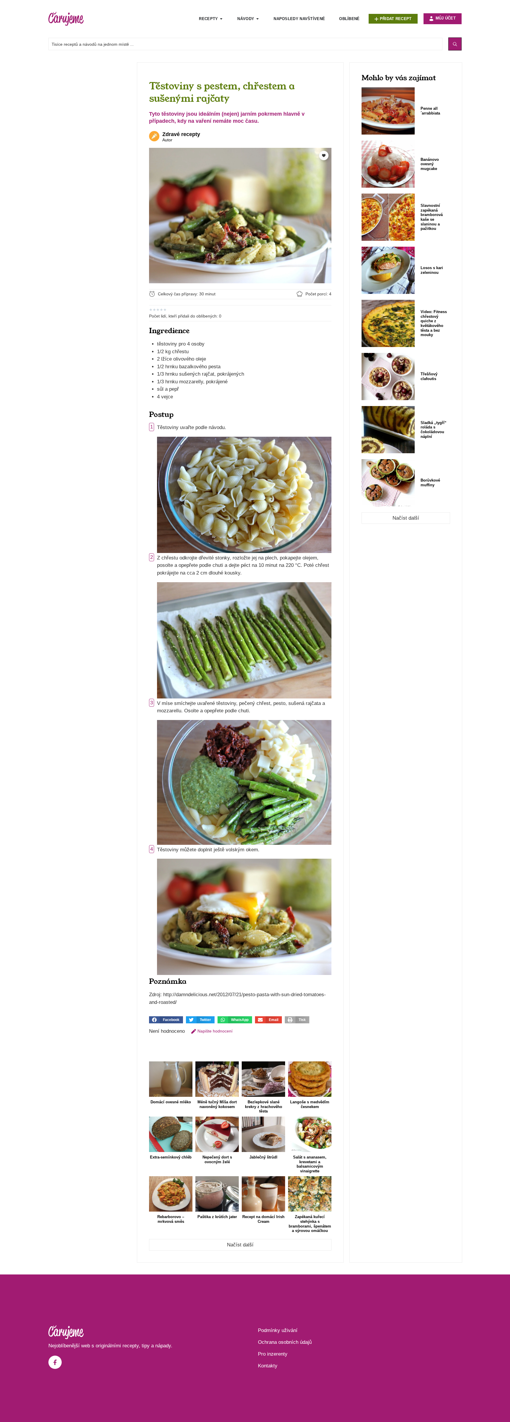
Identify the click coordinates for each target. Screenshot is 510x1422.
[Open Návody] (257, 19)
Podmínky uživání (278, 1330)
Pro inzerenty (272, 1354)
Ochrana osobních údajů (285, 1342)
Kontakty (267, 1366)
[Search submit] (455, 43)
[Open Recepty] (221, 19)
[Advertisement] (89, 150)
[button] (166, 1019)
